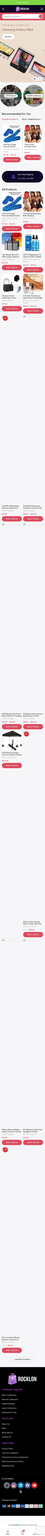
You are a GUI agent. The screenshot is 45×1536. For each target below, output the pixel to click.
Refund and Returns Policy (13, 1461)
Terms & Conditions (10, 1453)
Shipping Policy (8, 1466)
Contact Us (6, 1437)
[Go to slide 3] (39, 78)
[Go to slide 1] (34, 78)
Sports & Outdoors (9, 757)
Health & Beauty (8, 300)
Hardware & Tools (9, 1412)
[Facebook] (27, 1485)
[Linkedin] (21, 1485)
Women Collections (10, 1399)
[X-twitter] (21, 1491)
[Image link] (22, 1379)
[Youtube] (34, 1485)
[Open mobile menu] (3, 8)
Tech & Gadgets (8, 259)
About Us (5, 1424)
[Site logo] (22, 9)
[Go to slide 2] (37, 78)
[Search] (41, 16)
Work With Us (7, 1433)
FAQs (4, 1428)
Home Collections (9, 1408)
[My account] (41, 8)
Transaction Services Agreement (15, 1457)
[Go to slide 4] (41, 78)
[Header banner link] (22, 2)
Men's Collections (9, 1395)
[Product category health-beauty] (34, 96)
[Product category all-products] (11, 96)
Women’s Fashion (30, 149)
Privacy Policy (7, 1449)
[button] (3, 176)
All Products (7, 149)
